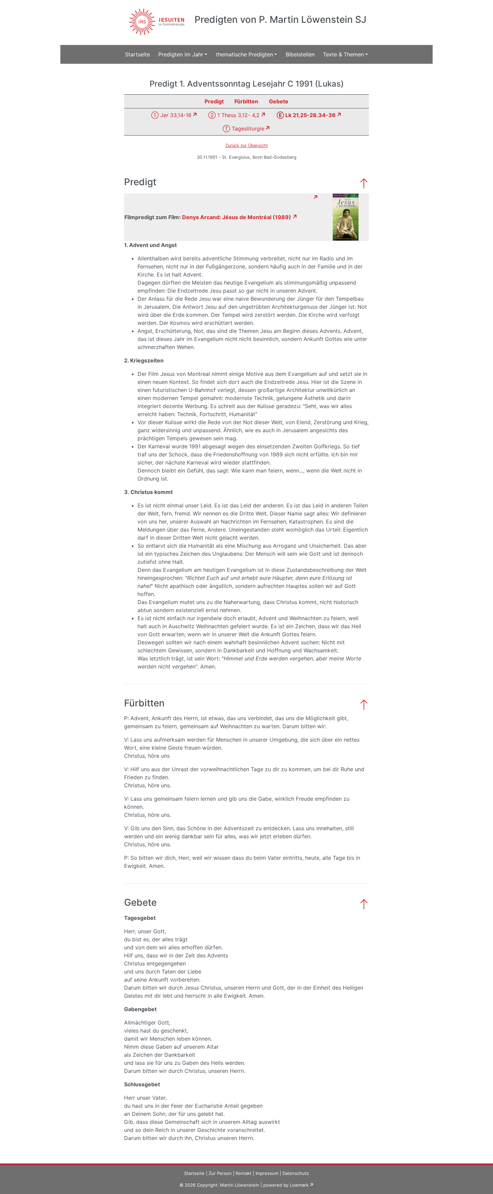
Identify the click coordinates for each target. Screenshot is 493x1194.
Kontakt (244, 1173)
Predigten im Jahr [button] (180, 54)
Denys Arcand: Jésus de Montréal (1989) (236, 217)
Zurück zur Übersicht (246, 145)
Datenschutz (295, 1173)
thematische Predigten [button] (244, 54)
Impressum (267, 1173)
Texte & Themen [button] (343, 54)
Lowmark (299, 1185)
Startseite (137, 54)
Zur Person (220, 1173)
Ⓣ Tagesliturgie (243, 128)
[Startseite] (155, 17)
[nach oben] (364, 182)
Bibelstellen (300, 54)
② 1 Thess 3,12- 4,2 (234, 115)
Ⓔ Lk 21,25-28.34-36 (306, 115)
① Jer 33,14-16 (171, 115)
